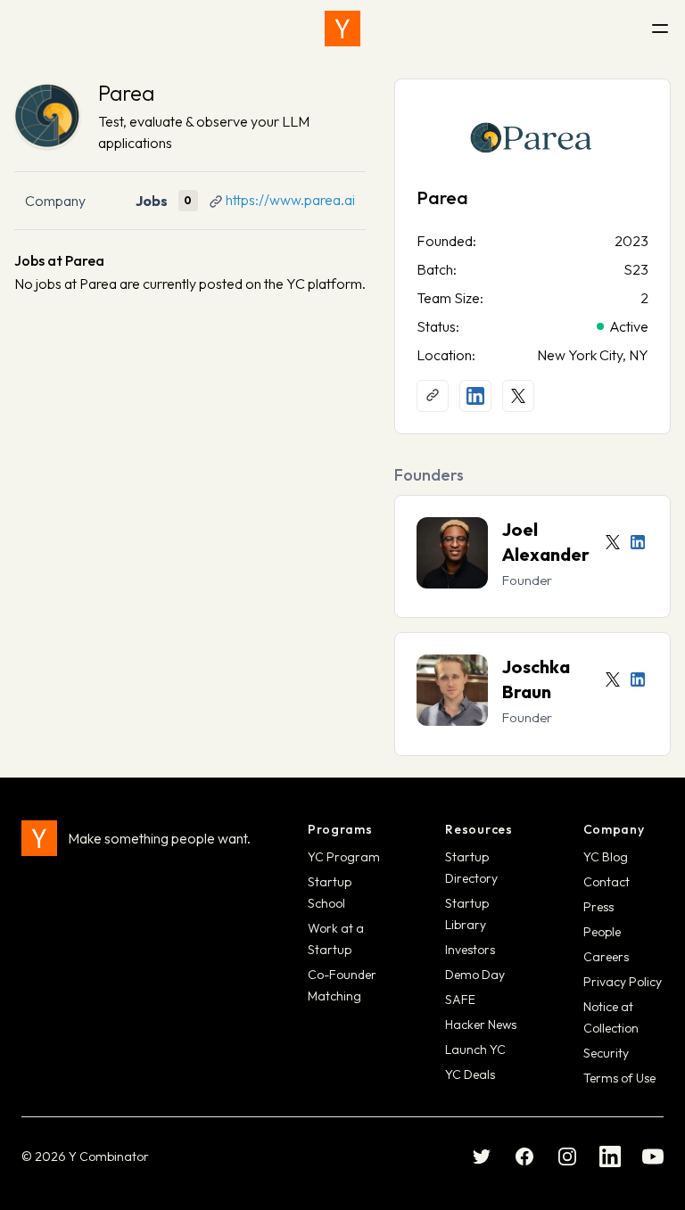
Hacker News (480, 1025)
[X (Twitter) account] (518, 396)
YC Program (344, 857)
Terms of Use (619, 1078)
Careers (606, 957)
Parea (126, 92)
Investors (470, 950)
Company (55, 201)
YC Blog (605, 857)
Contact (606, 882)
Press (598, 907)
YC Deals (470, 1074)
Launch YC (475, 1049)
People (602, 932)
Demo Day (475, 975)
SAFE (460, 1000)
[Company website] (433, 396)
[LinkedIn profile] (475, 396)
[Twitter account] (612, 542)
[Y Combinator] (342, 28)
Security (606, 1053)
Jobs (152, 201)
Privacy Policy (622, 982)
